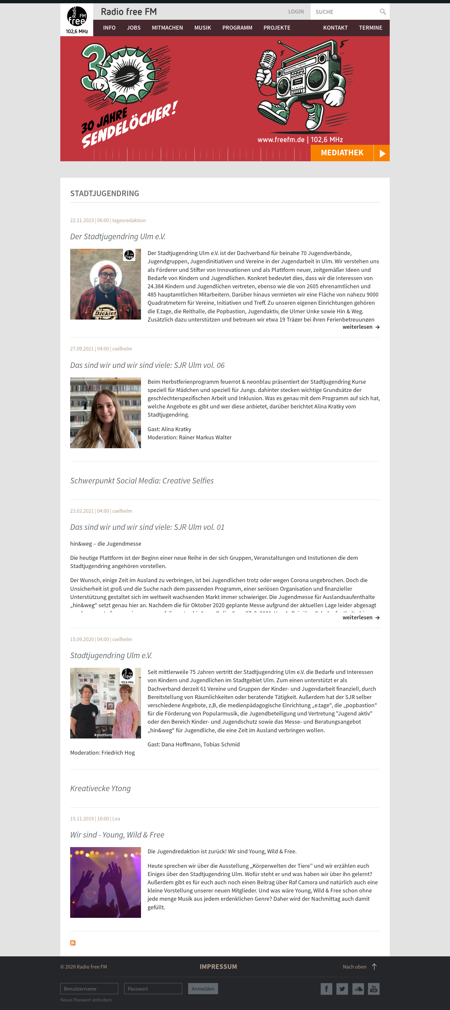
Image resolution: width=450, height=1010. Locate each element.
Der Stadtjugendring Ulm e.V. (118, 236)
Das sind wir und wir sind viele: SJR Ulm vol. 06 (147, 365)
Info (109, 27)
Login (296, 11)
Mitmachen (167, 27)
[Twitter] (342, 989)
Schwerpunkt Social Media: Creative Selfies (142, 480)
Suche (324, 11)
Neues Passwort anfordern (86, 1000)
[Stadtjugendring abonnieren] (72, 942)
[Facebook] (326, 989)
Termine (370, 27)
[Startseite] (76, 19)
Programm (237, 27)
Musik (202, 27)
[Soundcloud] (358, 989)
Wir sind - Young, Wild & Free (117, 834)
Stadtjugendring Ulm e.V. (111, 655)
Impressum (218, 966)
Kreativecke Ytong (100, 788)
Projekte (277, 27)
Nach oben (355, 966)
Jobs (134, 27)
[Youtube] (374, 989)
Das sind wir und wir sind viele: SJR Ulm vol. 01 (147, 527)
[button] (350, 153)
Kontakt (335, 27)
